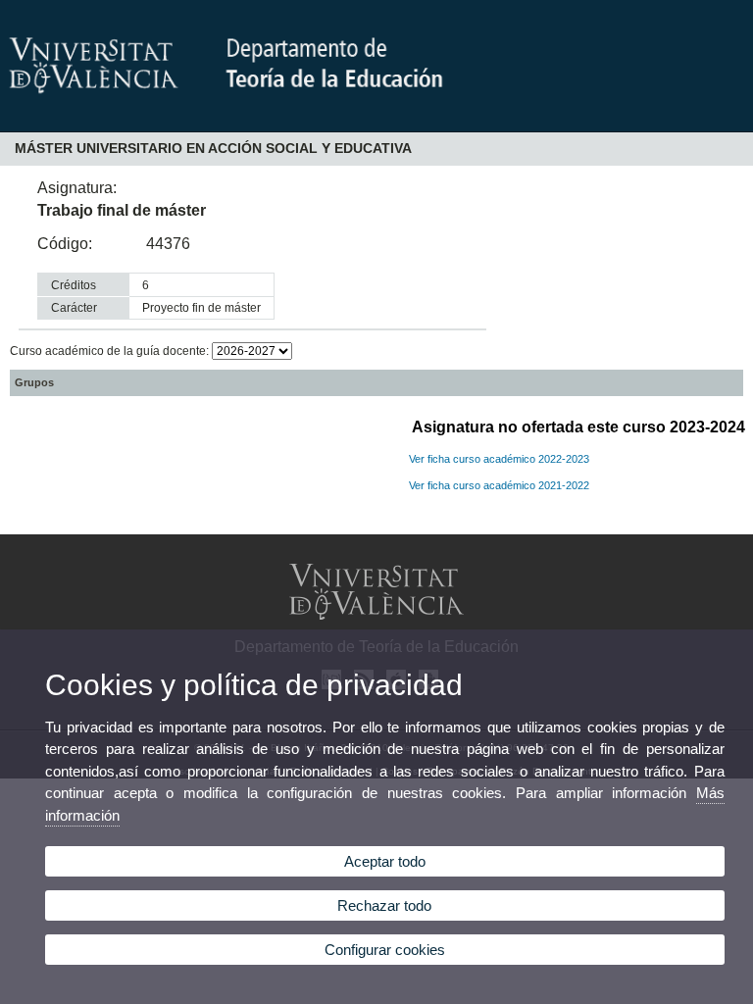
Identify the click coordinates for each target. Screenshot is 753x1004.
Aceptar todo (385, 861)
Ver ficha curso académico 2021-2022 (499, 485)
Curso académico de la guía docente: (111, 351)
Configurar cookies (385, 949)
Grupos (34, 382)
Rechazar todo (384, 905)
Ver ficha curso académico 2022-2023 (499, 459)
